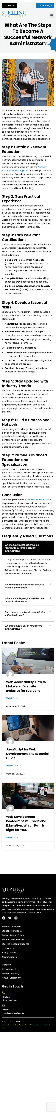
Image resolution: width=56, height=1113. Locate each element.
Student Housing (10, 973)
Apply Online (9, 952)
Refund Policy (18, 1025)
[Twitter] (10, 918)
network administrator (39, 499)
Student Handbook (12, 930)
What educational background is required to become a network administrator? (22, 547)
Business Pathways (12, 926)
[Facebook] (3, 918)
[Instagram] (16, 918)
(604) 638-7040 (10, 1000)
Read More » (12, 698)
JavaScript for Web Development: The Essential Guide (27, 753)
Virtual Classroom (11, 977)
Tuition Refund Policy (13, 935)
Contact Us (8, 948)
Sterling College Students (15, 944)
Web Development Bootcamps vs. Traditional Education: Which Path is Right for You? (26, 823)
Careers (6, 964)
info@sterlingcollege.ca (13, 1013)
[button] (51, 15)
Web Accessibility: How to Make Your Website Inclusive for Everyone (26, 686)
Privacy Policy (7, 1025)
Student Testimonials (13, 939)
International (9, 969)
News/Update (9, 957)
